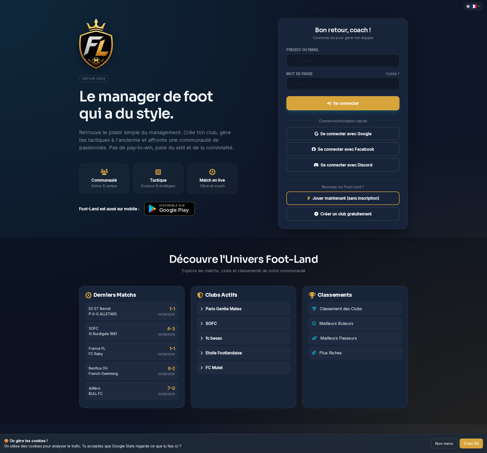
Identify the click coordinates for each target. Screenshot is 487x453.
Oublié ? (392, 74)
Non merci (444, 443)
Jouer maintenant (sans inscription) (345, 198)
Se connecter (346, 103)
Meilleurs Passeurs (338, 338)
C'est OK (471, 443)
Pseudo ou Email (302, 49)
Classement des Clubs (340, 308)
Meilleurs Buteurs (335, 323)
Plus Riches (330, 352)
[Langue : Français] (473, 6)
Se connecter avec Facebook (346, 149)
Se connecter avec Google (346, 133)
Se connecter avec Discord (346, 164)
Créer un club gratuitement (346, 213)
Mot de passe (299, 74)
